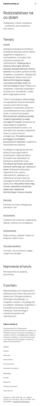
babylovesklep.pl (11, 3)
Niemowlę (7, 200)
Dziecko (6, 44)
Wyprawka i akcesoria (12, 246)
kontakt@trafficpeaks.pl (21, 402)
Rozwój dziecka (9, 230)
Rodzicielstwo (9, 215)
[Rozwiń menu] (35, 3)
